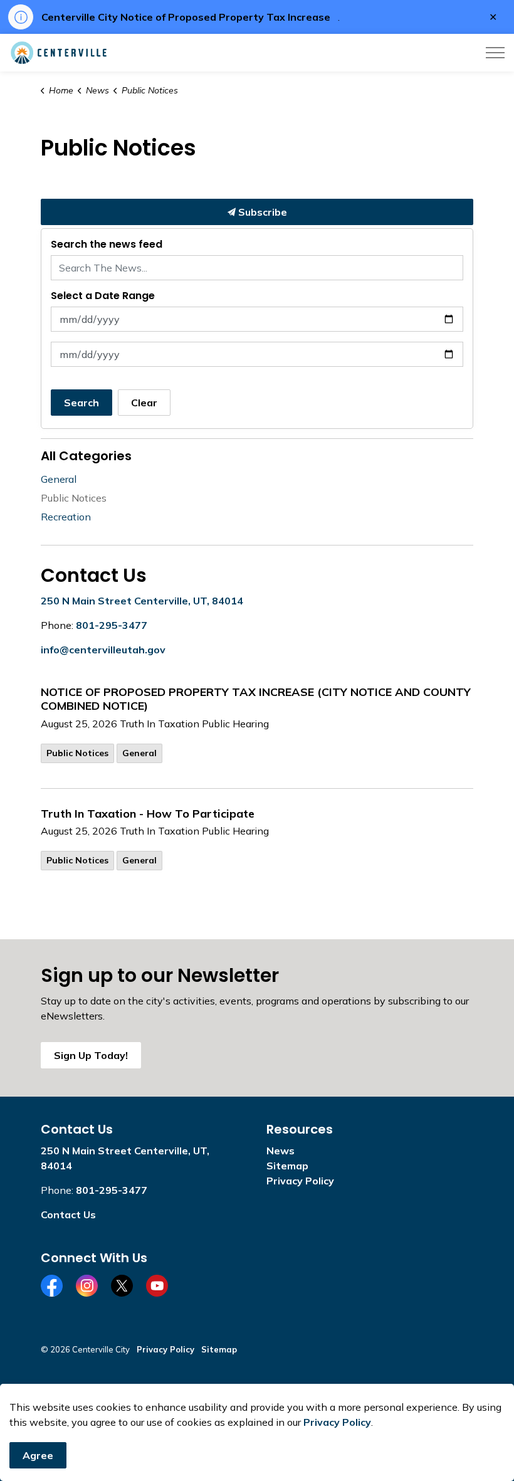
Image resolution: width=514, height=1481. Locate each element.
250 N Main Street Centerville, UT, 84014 (142, 600)
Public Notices (77, 753)
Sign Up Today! (91, 1055)
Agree (38, 1455)
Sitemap (287, 1165)
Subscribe (261, 212)
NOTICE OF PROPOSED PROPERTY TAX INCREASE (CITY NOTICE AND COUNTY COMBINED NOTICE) (256, 699)
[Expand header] (495, 52)
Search (81, 402)
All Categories (86, 456)
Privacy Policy (300, 1180)
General (139, 753)
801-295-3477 (111, 625)
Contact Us (68, 1214)
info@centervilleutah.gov (103, 649)
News (280, 1150)
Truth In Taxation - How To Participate (147, 814)
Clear (144, 402)
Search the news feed (106, 244)
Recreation (66, 516)
